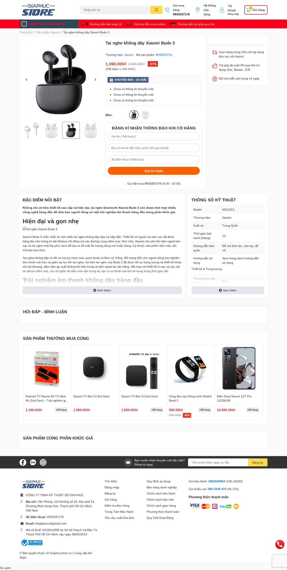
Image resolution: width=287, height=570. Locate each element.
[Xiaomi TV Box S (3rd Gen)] (95, 368)
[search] (156, 10)
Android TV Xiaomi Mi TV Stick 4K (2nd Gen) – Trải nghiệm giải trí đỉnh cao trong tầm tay (46, 400)
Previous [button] (26, 79)
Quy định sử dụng (158, 481)
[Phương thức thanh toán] (214, 506)
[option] (61, 79)
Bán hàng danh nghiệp (162, 487)
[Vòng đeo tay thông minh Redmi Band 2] (191, 368)
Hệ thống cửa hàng (210, 10)
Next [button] (95, 79)
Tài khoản (232, 8)
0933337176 (181, 14)
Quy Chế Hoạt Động (160, 517)
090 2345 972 (217, 489)
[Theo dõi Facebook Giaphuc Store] (23, 462)
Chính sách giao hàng (161, 505)
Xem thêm (104, 290)
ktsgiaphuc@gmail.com (51, 523)
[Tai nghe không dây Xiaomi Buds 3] (61, 79)
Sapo (23, 557)
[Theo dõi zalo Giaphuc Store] (33, 462)
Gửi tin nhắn (154, 171)
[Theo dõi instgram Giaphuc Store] (43, 462)
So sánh (5, 568)
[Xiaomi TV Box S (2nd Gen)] (143, 368)
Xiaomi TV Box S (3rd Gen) (91, 396)
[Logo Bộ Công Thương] (31, 542)
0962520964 (217, 481)
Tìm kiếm (111, 481)
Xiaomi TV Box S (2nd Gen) (139, 396)
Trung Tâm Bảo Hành (119, 511)
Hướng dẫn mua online (149, 24)
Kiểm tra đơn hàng (117, 505)
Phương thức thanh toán (163, 511)
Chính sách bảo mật (160, 499)
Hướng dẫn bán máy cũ (106, 24)
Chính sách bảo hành (161, 493)
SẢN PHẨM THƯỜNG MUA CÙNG (56, 338)
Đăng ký (257, 462)
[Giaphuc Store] (46, 9)
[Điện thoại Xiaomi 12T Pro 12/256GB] (238, 368)
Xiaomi (129, 54)
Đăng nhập (233, 14)
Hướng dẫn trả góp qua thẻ (196, 24)
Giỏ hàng (111, 499)
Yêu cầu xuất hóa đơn (119, 517)
